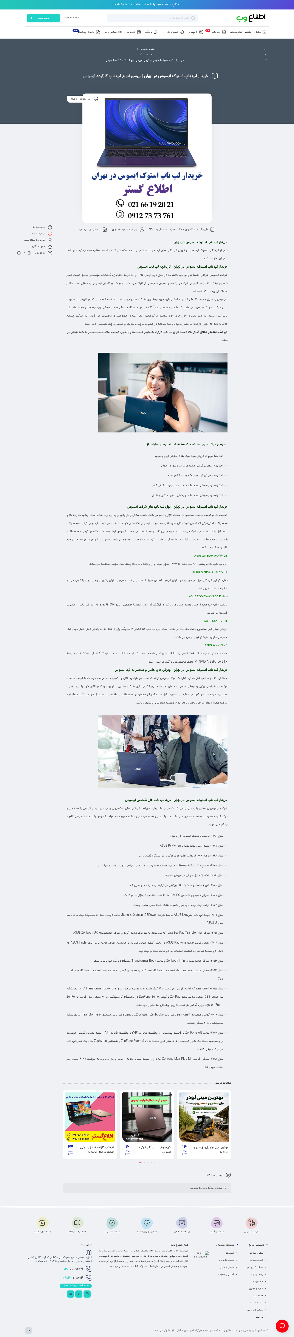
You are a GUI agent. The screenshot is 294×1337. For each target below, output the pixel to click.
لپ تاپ (148, 55)
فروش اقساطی (227, 1267)
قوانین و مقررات (226, 1274)
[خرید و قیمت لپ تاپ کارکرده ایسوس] (204, 1117)
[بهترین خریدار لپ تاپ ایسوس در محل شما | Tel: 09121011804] (90, 1117)
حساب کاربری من (255, 1267)
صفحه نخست (148, 49)
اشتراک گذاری (38, 247)
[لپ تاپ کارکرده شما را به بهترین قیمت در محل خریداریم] (147, 1117)
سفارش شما (257, 1281)
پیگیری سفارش (256, 1253)
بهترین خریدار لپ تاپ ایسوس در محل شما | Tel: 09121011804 (96, 1149)
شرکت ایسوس (218, 275)
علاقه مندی (258, 1296)
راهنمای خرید (257, 1274)
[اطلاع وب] (251, 18)
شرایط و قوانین (256, 1288)
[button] (153, 1162)
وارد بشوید (197, 1188)
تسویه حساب (256, 1260)
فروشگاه (230, 1253)
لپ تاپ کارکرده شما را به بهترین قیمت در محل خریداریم (153, 1149)
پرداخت (259, 1317)
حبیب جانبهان (119, 230)
